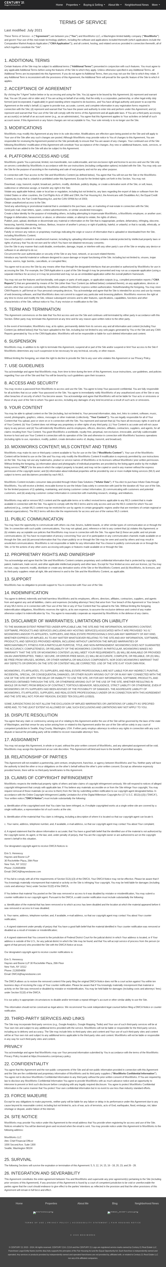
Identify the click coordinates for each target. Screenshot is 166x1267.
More (156, 6)
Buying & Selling (94, 6)
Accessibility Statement (90, 1223)
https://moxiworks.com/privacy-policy (51, 1056)
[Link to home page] (16, 5)
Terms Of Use (34, 1223)
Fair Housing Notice (126, 1223)
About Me (115, 6)
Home (59, 4)
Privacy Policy (58, 1223)
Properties (74, 6)
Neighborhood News (137, 4)
